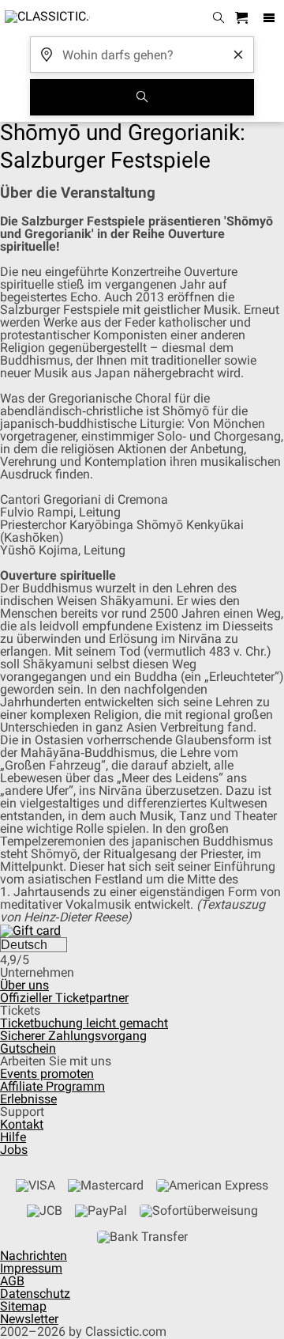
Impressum (31, 1268)
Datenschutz (35, 1293)
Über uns (24, 985)
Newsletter (29, 1318)
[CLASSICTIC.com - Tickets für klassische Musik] (45, 18)
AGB (12, 1280)
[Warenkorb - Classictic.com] (243, 18)
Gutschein (28, 1048)
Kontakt (21, 1124)
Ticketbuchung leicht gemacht (84, 1023)
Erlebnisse (28, 1098)
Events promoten (47, 1073)
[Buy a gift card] (30, 929)
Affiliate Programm (52, 1086)
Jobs (14, 1149)
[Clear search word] (238, 54)
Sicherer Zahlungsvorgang (73, 1035)
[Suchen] (142, 97)
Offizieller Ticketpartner (64, 997)
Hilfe (13, 1136)
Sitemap (23, 1306)
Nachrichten (33, 1255)
